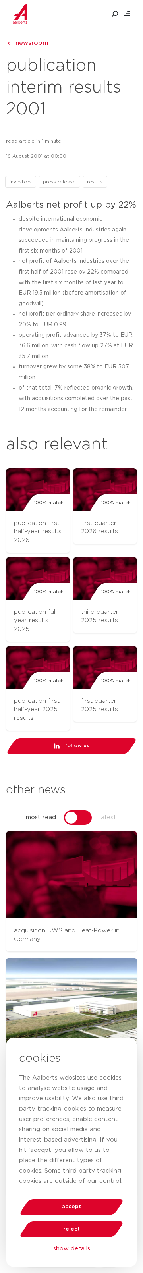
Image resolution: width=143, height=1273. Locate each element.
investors (21, 181)
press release (59, 181)
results (95, 181)
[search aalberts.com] (115, 14)
